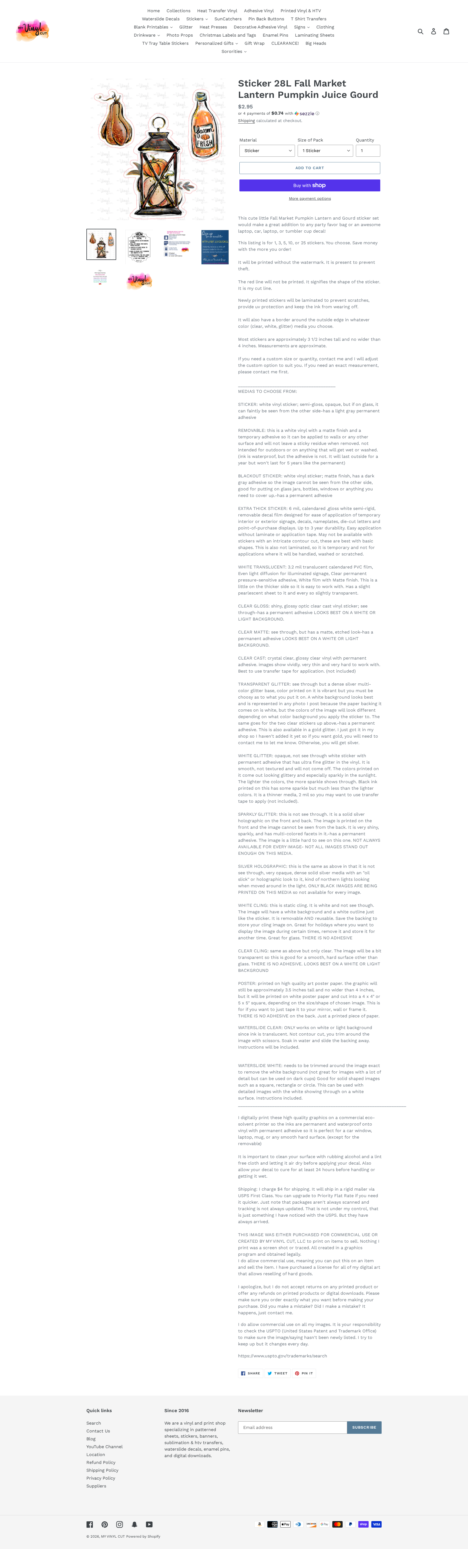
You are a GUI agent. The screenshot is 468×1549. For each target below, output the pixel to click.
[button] (310, 113)
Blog (91, 1438)
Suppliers (96, 1486)
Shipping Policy (102, 1470)
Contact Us (98, 1431)
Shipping (246, 120)
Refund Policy (100, 1462)
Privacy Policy (100, 1478)
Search (93, 1423)
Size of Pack (310, 140)
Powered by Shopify (143, 1536)
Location (95, 1454)
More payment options (310, 198)
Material (248, 140)
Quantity (365, 140)
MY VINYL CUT (113, 1536)
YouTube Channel (104, 1446)
